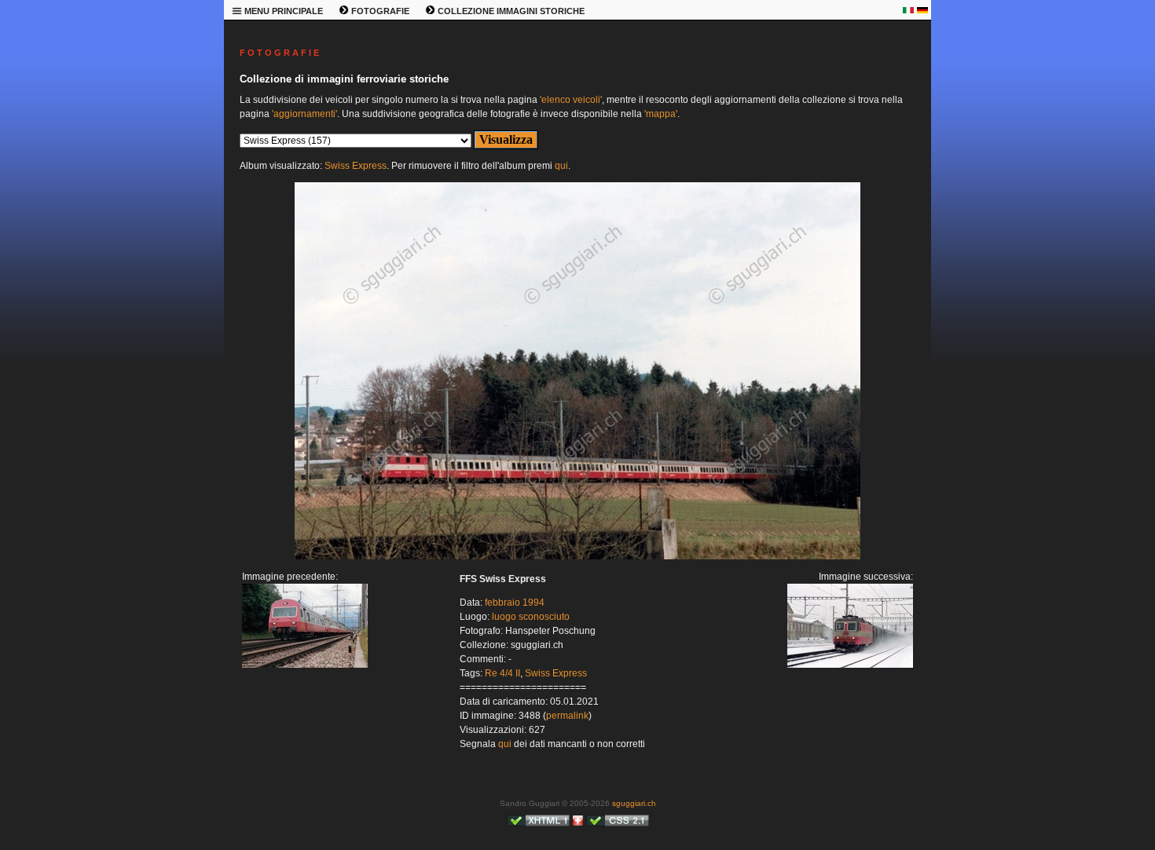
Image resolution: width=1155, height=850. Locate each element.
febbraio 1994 (514, 602)
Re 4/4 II (502, 673)
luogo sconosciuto (531, 616)
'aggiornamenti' (304, 113)
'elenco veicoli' (571, 99)
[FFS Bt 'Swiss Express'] (305, 664)
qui (561, 165)
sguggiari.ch (634, 803)
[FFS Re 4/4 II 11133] (577, 556)
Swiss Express (355, 165)
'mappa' (660, 113)
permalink (567, 715)
